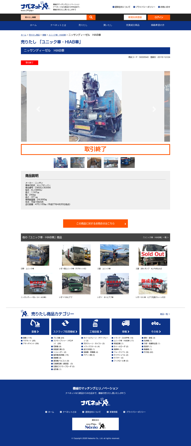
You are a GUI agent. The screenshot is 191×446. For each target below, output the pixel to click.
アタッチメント (29, 343)
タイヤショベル (119, 355)
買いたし (107, 25)
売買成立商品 (133, 25)
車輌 (44, 35)
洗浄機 (146, 340)
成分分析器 (88, 349)
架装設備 (117, 343)
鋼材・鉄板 (148, 338)
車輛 (125, 331)
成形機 (55, 369)
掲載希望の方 (157, 25)
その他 (155, 331)
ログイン (159, 17)
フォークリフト (119, 352)
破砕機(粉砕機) (58, 355)
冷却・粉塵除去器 (150, 343)
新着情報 (113, 412)
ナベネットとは (58, 25)
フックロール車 (119, 361)
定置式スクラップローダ (62, 366)
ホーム (33, 25)
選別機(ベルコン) (59, 361)
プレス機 (56, 338)
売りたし (83, 25)
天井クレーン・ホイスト (93, 343)
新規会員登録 (135, 17)
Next (153, 106)
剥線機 (55, 358)
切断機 (55, 346)
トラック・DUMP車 (121, 338)
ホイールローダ (119, 346)
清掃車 (116, 349)
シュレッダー (58, 352)
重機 (34, 331)
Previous (37, 106)
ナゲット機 (88, 355)
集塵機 (146, 349)
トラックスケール (90, 346)
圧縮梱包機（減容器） (61, 363)
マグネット (27, 340)
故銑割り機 (57, 349)
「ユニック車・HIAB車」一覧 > (155, 237)
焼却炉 (146, 346)
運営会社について (122, 7)
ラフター (117, 358)
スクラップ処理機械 (64, 331)
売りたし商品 (34, 35)
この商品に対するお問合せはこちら (95, 223)
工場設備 (95, 331)
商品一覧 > (165, 314)
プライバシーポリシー (145, 7)
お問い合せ (165, 7)
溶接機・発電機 (89, 352)
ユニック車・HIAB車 (57, 35)
